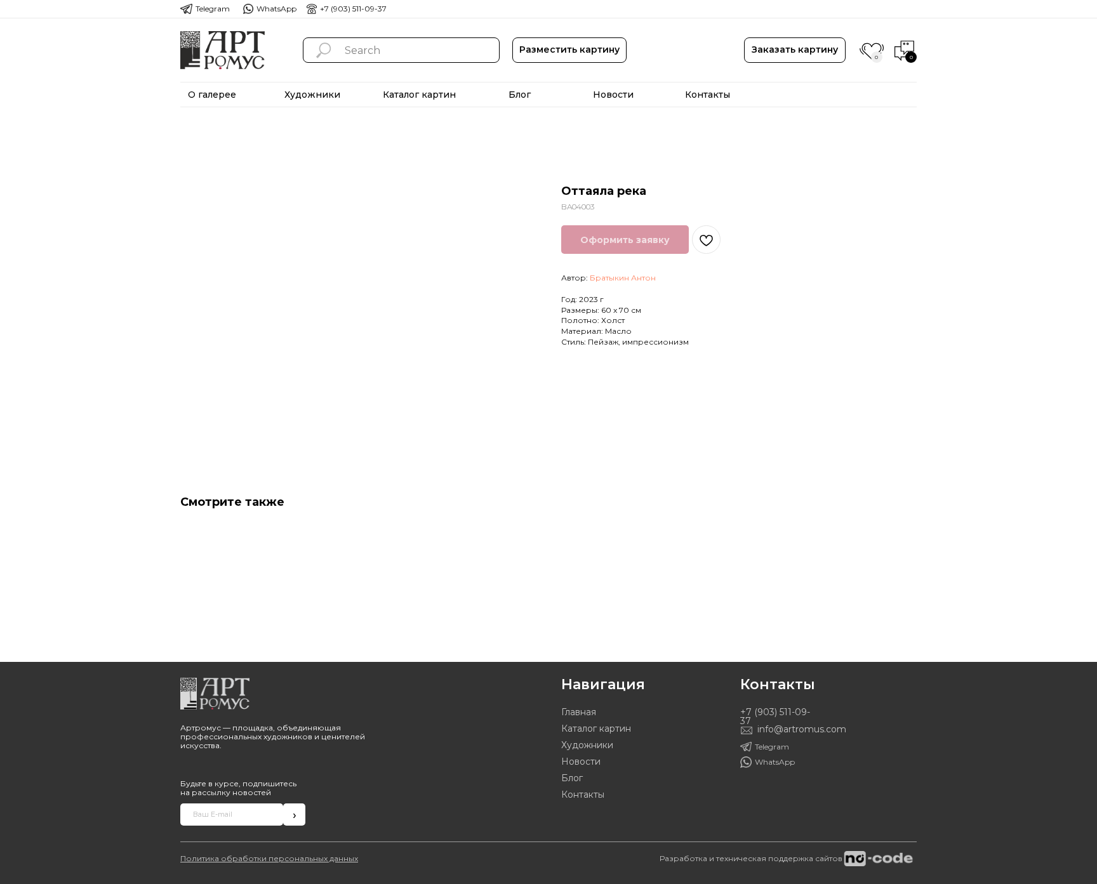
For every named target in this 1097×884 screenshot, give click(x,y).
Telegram (213, 8)
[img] (222, 50)
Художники (587, 745)
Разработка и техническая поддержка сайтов (751, 858)
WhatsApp (276, 8)
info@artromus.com (801, 729)
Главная (578, 712)
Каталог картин (596, 728)
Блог (572, 778)
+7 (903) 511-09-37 (353, 8)
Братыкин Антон (623, 277)
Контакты (582, 794)
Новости (581, 761)
